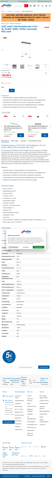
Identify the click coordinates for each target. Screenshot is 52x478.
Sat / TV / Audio (19, 409)
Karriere (29, 396)
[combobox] (18, 5)
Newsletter (30, 414)
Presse (29, 403)
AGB (48, 476)
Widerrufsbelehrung (45, 411)
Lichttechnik (18, 403)
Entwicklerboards (19, 400)
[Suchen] (26, 5)
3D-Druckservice (31, 427)
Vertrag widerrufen (8, 422)
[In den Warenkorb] (20, 135)
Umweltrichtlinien (44, 403)
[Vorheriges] (2, 49)
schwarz (5, 91)
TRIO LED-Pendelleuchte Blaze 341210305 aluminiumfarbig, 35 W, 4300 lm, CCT (13, 128)
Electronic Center (31, 406)
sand (13, 91)
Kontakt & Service (44, 400)
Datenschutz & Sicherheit (38, 476)
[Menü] (50, 5)
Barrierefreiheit (43, 414)
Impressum (42, 424)
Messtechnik (18, 418)
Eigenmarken (30, 430)
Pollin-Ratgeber (31, 421)
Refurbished (18, 423)
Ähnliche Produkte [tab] (6, 112)
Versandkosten (29, 462)
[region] (26, 53)
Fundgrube (17, 426)
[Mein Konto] (42, 5)
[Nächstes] (50, 49)
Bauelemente (18, 421)
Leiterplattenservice (32, 424)
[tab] (5, 141)
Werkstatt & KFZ (19, 412)
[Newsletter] (30, 5)
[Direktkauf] (34, 5)
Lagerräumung (18, 429)
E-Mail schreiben (9, 396)
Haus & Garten (19, 406)
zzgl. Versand (9, 77)
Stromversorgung (19, 415)
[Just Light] (47, 29)
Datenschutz (27, 369)
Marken (41, 417)
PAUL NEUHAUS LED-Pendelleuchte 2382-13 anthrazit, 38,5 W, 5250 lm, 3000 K (38, 128)
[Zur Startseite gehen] (6, 5)
